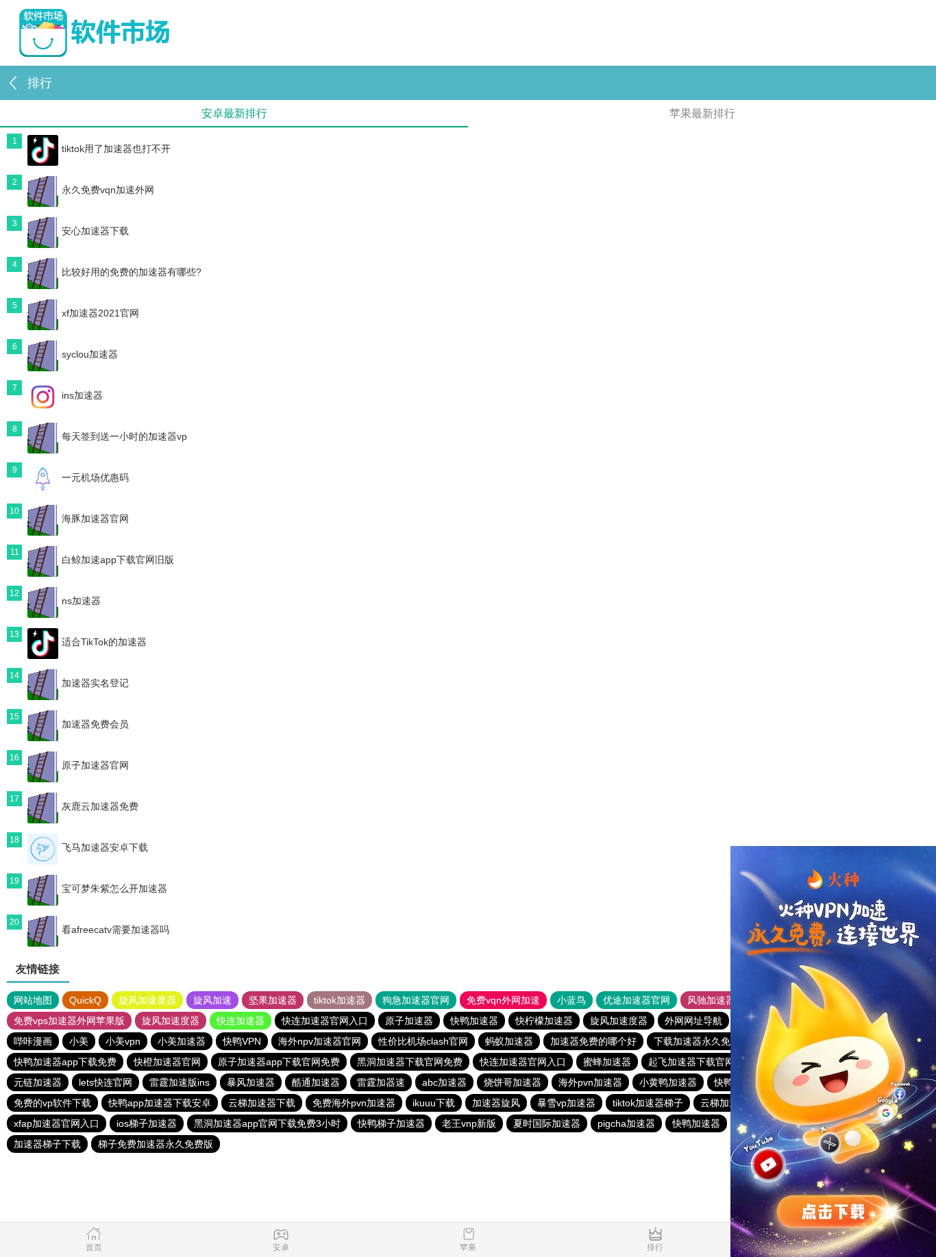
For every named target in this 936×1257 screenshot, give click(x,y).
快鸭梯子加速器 (391, 1123)
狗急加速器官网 (415, 1000)
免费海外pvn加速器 (353, 1102)
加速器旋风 (496, 1102)
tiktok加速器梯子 (648, 1102)
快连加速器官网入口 (325, 1020)
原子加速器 (409, 1020)
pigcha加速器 (626, 1123)
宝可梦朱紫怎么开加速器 (114, 888)
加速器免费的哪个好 (593, 1041)
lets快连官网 (105, 1082)
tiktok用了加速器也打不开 (116, 148)
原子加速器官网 (95, 765)
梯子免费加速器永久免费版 (155, 1143)
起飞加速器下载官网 (691, 1061)
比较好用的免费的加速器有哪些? (131, 271)
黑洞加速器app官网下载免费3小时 (267, 1123)
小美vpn (123, 1041)
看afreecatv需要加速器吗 (115, 929)
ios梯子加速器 (146, 1123)
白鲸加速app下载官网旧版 (118, 559)
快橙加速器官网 (167, 1061)
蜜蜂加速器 (607, 1061)
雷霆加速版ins (179, 1082)
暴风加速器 (251, 1082)
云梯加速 (719, 1102)
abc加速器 (444, 1082)
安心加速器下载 (95, 230)
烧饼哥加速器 (512, 1082)
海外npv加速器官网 (319, 1041)
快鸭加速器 (474, 1020)
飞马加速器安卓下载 (105, 847)
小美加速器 (182, 1041)
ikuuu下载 (433, 1102)
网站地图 (33, 1000)
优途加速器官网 (636, 1000)
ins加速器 (82, 395)
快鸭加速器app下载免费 (65, 1061)
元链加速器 (38, 1082)
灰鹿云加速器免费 (100, 806)
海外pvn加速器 (590, 1082)
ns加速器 (81, 600)
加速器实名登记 (95, 682)
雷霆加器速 (381, 1082)
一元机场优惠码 (95, 477)
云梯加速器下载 (261, 1102)
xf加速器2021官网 (100, 313)
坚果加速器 (273, 1000)
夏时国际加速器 (546, 1123)
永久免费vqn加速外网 (108, 189)
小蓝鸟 (571, 1000)
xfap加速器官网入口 (56, 1123)
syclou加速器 (90, 354)
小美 (78, 1041)
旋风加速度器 (147, 1000)
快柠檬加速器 (544, 1020)
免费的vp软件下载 (52, 1102)
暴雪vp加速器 (566, 1102)
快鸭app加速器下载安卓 (159, 1102)
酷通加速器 (316, 1082)
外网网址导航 (693, 1020)
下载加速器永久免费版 (702, 1041)
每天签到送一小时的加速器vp (124, 436)
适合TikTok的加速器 (104, 641)
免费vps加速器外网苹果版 (69, 1020)
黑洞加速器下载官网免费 (410, 1061)
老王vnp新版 (469, 1123)
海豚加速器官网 (95, 518)
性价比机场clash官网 (423, 1041)
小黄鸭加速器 (668, 1082)
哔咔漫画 (33, 1041)
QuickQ (85, 1000)
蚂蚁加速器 (509, 1041)
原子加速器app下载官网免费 (279, 1061)
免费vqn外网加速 (503, 1000)
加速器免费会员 (95, 724)
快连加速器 (240, 1020)
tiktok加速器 (339, 1000)
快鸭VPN (242, 1041)
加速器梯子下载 (47, 1143)
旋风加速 (212, 1000)
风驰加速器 (711, 1000)
